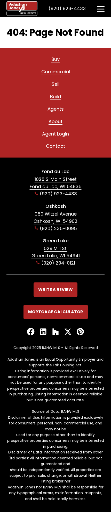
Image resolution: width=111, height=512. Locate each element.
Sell (55, 84)
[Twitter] (68, 332)
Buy (55, 59)
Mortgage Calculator (55, 312)
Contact (55, 146)
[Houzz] (55, 332)
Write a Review (55, 290)
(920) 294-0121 (58, 263)
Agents (55, 109)
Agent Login (55, 134)
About (55, 121)
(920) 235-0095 (58, 228)
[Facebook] (30, 332)
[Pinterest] (80, 332)
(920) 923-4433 (67, 8)
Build (55, 96)
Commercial (55, 71)
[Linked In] (43, 332)
